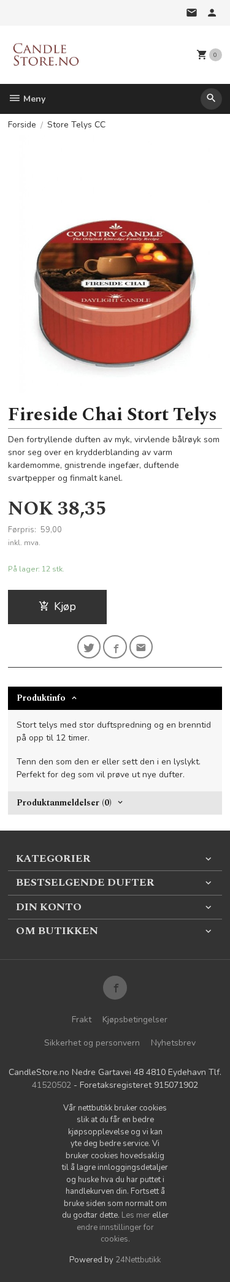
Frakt (81, 1019)
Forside (22, 124)
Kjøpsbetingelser (134, 1019)
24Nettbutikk (138, 1259)
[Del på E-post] (141, 647)
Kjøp (65, 606)
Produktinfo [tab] (41, 698)
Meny (33, 99)
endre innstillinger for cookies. (115, 1233)
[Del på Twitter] (89, 647)
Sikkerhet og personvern (92, 1043)
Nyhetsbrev (173, 1043)
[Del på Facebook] (115, 647)
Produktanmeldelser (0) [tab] (64, 802)
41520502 (51, 1085)
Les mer (136, 1215)
